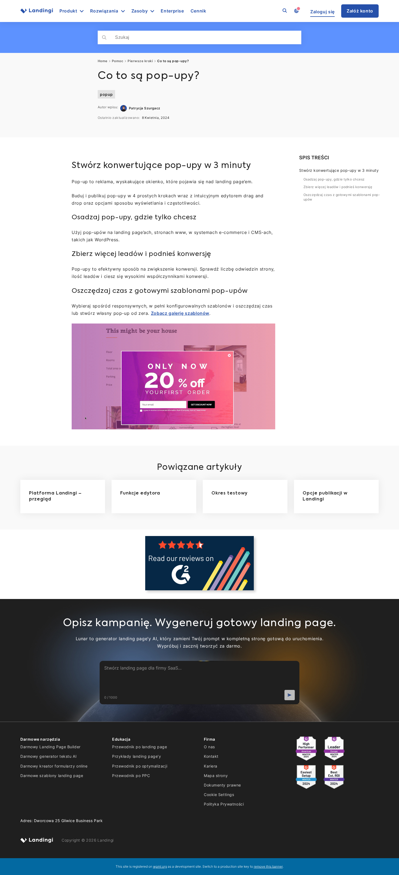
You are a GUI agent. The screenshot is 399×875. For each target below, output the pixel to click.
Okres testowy (229, 493)
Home (102, 61)
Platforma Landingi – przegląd (55, 496)
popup (106, 94)
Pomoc (117, 61)
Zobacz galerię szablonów (180, 313)
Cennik (198, 11)
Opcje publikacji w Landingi (325, 496)
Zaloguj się (322, 11)
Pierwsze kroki (140, 61)
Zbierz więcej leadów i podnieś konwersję (337, 187)
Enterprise (172, 11)
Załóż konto (360, 11)
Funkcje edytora (140, 493)
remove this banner (268, 866)
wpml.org (160, 866)
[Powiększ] (268, 330)
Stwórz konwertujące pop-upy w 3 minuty (339, 170)
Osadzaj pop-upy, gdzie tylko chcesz (334, 179)
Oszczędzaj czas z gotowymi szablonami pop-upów (341, 197)
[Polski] (296, 11)
